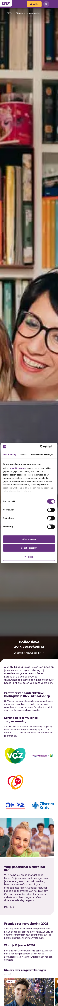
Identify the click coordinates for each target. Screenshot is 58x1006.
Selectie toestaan (29, 548)
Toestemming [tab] (9, 454)
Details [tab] (23, 454)
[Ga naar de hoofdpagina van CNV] (6, 3)
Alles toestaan (29, 539)
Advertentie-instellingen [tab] (42, 454)
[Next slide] (10, 974)
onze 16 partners (18, 468)
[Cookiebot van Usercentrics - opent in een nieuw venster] (43, 447)
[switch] (51, 510)
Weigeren (29, 557)
